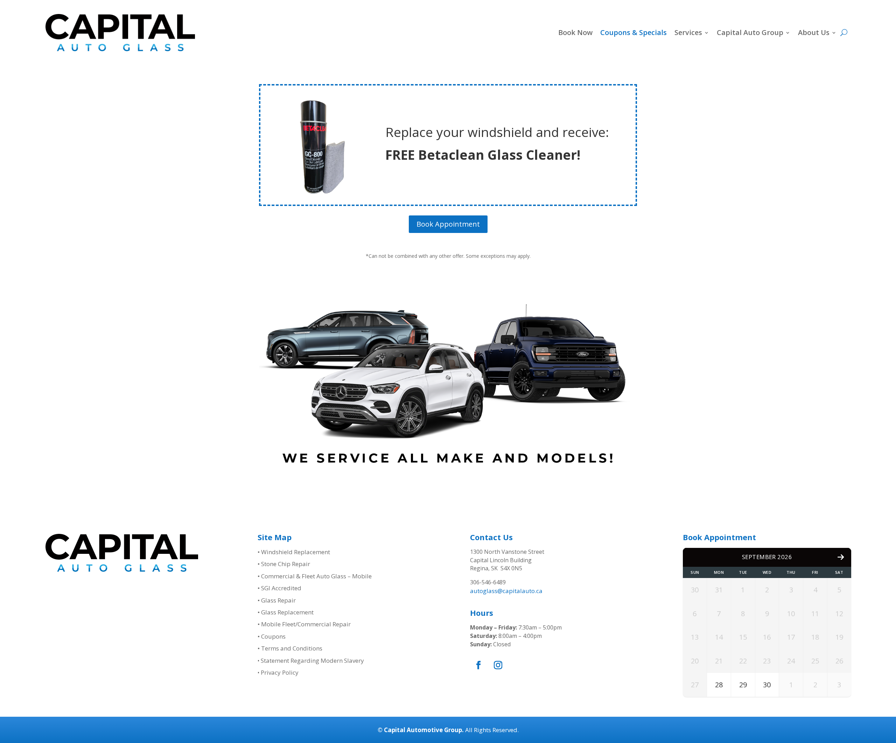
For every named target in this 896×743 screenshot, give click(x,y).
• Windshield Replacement (294, 552)
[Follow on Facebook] (478, 665)
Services (688, 32)
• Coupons (272, 636)
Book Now (575, 32)
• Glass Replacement (286, 612)
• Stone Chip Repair (284, 564)
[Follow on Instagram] (498, 665)
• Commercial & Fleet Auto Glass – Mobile (315, 576)
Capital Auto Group (750, 32)
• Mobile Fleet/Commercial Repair (304, 624)
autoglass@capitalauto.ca (506, 591)
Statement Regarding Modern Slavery (312, 660)
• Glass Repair (277, 600)
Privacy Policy (280, 672)
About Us (814, 32)
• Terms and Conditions (290, 648)
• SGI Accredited (279, 588)
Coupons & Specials (633, 32)
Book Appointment (448, 224)
